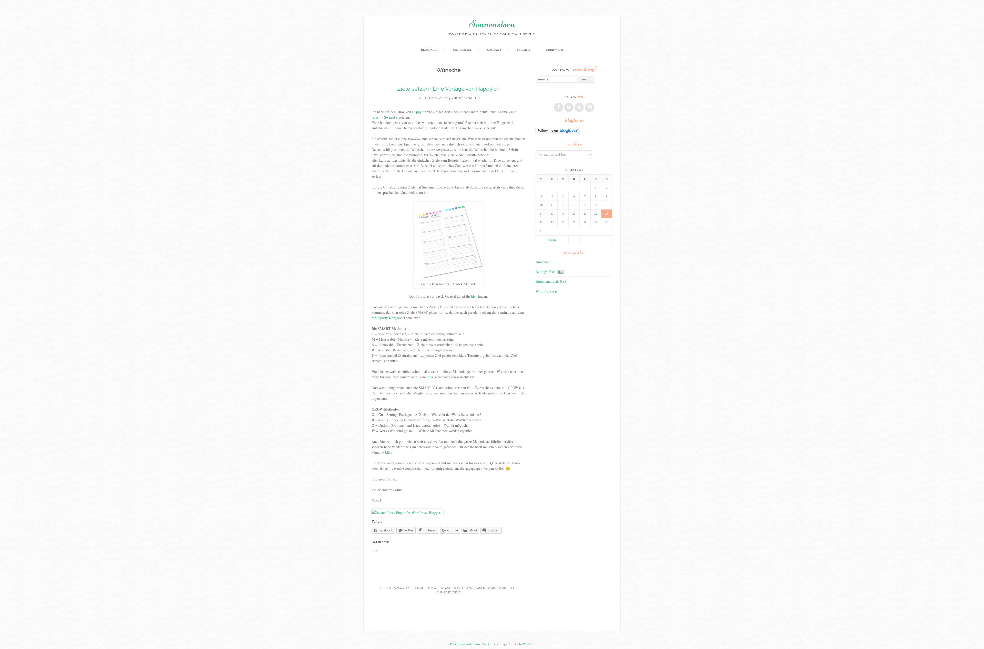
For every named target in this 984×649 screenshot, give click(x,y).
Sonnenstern (492, 24)
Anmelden (543, 261)
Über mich (554, 49)
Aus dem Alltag (432, 588)
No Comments (468, 98)
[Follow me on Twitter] (568, 107)
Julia (426, 98)
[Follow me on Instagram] (589, 107)
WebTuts (528, 644)
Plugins (523, 49)
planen (479, 588)
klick (388, 452)
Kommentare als (551, 281)
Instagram (462, 49)
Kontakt (494, 49)
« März (552, 240)
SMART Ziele (507, 588)
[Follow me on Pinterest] (579, 107)
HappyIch (419, 111)
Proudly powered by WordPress (469, 644)
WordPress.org (546, 291)
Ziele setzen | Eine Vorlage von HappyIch (448, 89)
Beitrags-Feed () (551, 271)
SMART (491, 588)
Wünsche (443, 592)
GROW (468, 588)
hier (474, 296)
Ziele (456, 592)
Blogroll (429, 49)
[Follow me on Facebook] (558, 107)
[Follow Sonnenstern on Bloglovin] (558, 132)
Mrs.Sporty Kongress (387, 317)
